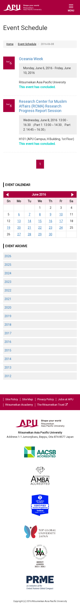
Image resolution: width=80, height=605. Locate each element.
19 (8, 227)
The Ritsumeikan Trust (51, 404)
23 (50, 227)
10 (61, 214)
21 (29, 227)
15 (40, 221)
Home (9, 44)
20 (19, 227)
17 (61, 221)
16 (50, 221)
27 (19, 234)
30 (50, 234)
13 (19, 221)
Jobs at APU (65, 399)
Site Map (27, 399)
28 (29, 234)
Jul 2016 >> (72, 194)
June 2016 (39, 194)
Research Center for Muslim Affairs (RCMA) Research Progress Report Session (43, 106)
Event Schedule (27, 44)
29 (40, 234)
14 (29, 221)
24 (61, 227)
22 (40, 227)
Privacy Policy (45, 399)
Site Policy (11, 399)
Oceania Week (31, 59)
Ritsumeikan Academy (19, 404)
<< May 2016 (6, 194)
